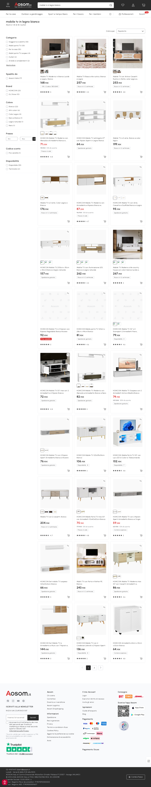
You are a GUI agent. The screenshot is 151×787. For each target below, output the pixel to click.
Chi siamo (51, 696)
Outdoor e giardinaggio (32, 14)
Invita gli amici (88, 702)
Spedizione (51, 717)
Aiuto (49, 741)
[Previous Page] (82, 667)
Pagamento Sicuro (90, 749)
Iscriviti (33, 717)
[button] (4, 782)
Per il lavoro (78, 14)
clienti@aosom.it (23, 770)
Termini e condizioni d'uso (57, 727)
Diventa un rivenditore (56, 702)
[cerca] (111, 5)
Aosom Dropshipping (55, 709)
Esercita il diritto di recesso (93, 699)
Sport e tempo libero (57, 14)
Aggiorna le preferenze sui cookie (60, 734)
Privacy (50, 724)
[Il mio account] (133, 5)
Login (84, 696)
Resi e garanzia (53, 721)
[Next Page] (100, 667)
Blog (84, 714)
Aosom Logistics (53, 705)
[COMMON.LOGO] (23, 5)
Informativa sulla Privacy (19, 731)
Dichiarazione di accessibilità (58, 737)
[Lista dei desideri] (122, 5)
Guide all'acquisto (89, 711)
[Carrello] (143, 5)
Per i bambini (95, 14)
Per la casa (11, 14)
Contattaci (51, 699)
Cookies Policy (53, 731)
